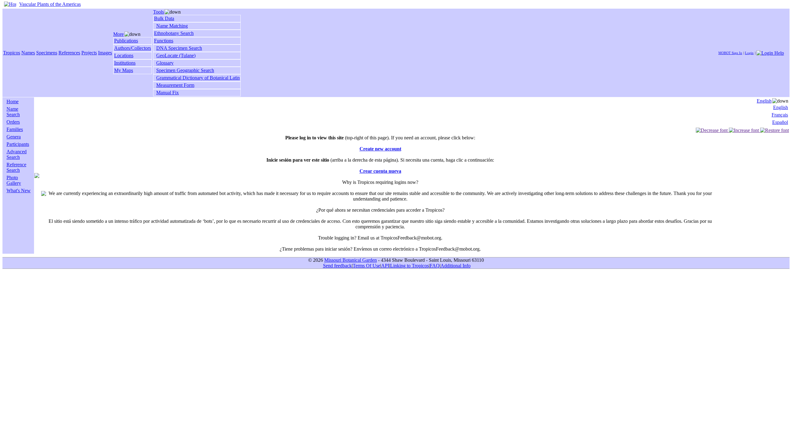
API (385, 265)
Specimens (46, 52)
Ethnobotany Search (174, 33)
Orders (13, 122)
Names (28, 52)
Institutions (125, 63)
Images (105, 52)
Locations (123, 55)
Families (14, 129)
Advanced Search (16, 154)
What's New (18, 190)
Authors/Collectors (132, 48)
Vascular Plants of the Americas (50, 4)
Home (12, 101)
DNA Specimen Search (179, 48)
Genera (13, 136)
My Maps (123, 70)
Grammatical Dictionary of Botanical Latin (198, 77)
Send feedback (337, 265)
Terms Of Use (366, 265)
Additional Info (456, 265)
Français (780, 114)
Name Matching (172, 25)
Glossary (165, 63)
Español (780, 122)
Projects (89, 52)
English (764, 101)
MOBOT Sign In (730, 53)
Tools (158, 12)
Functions (163, 40)
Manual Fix (167, 92)
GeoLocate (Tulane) (176, 55)
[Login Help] (770, 52)
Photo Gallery (13, 180)
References (69, 52)
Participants (17, 144)
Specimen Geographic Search (185, 70)
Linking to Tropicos (409, 265)
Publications (126, 40)
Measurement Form (175, 85)
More (118, 34)
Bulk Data (164, 18)
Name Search (13, 111)
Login (749, 53)
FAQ (435, 265)
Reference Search (16, 167)
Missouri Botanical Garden (350, 260)
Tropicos (11, 52)
